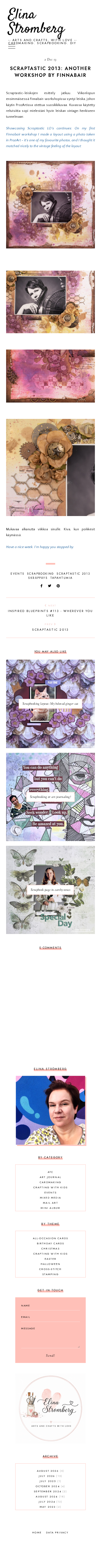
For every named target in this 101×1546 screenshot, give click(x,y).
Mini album (50, 1208)
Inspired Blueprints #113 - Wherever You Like (50, 611)
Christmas (50, 1248)
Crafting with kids (50, 1187)
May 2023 (50, 1507)
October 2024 (50, 1486)
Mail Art (50, 1203)
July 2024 (50, 1502)
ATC (50, 1172)
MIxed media (50, 1197)
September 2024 (50, 1491)
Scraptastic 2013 (73, 574)
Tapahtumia (61, 578)
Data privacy (57, 1532)
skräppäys (38, 578)
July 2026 (50, 1476)
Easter (50, 1259)
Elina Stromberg (36, 22)
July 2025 (50, 1481)
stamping (50, 1274)
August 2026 (50, 1471)
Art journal (50, 1177)
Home (37, 1532)
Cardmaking (50, 1182)
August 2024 (50, 1496)
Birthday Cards (50, 1243)
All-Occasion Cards (50, 1238)
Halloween (51, 1264)
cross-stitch (50, 1269)
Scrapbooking (40, 574)
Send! (50, 1356)
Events (17, 574)
